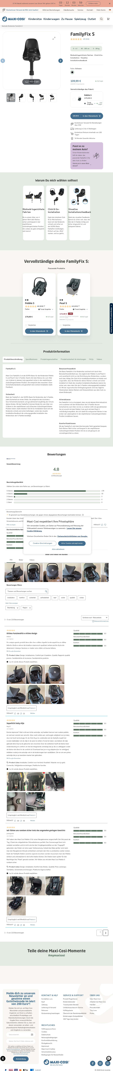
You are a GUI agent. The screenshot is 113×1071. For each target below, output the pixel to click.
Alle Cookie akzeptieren (72, 543)
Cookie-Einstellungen (42, 543)
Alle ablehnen (58, 549)
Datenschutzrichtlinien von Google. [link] (72, 536)
